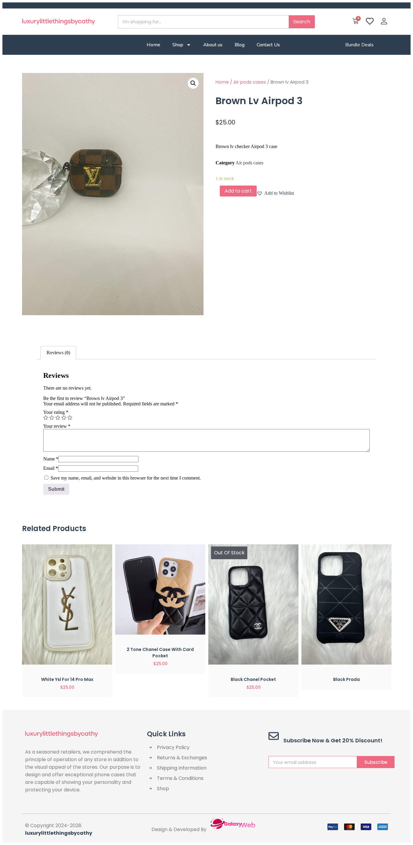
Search (301, 21)
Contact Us (268, 44)
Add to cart (238, 190)
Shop (177, 44)
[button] (275, 193)
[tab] (58, 352)
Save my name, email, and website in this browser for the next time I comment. (125, 477)
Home (153, 44)
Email (50, 468)
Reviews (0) (58, 352)
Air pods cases (249, 82)
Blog (240, 44)
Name (50, 458)
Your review (56, 426)
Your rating (55, 412)
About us (213, 44)
